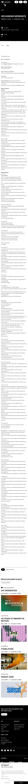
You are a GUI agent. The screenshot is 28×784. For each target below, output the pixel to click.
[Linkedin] (11, 750)
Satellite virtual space (19, 724)
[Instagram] (5, 750)
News (2, 729)
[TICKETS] (16, 2)
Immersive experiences (8, 587)
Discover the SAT (5, 724)
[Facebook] (2, 750)
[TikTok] (14, 750)
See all (25, 758)
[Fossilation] (14, 657)
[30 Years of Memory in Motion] (14, 628)
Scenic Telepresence (19, 727)
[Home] (5, 2)
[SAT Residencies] (14, 599)
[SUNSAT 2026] (14, 685)
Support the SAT (5, 731)
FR (20, 2)
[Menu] (25, 2)
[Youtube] (8, 750)
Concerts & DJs (4, 615)
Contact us (3, 738)
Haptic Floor (17, 729)
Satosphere (4, 727)
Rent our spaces (5, 740)
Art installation (4, 646)
